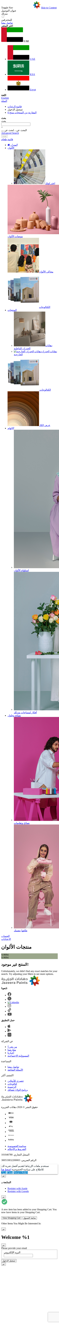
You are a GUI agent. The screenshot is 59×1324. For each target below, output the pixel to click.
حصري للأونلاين (16, 1081)
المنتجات (12, 310)
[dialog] (29, 1183)
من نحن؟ (12, 1046)
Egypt (32, 89)
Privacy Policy (20, 1172)
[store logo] (27, 7)
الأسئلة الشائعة (15, 1069)
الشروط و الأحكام (17, 1149)
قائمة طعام (7, 139)
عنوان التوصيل (8, 10)
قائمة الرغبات (15, 106)
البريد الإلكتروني (12, 1252)
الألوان (11, 148)
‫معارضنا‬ (12, 1049)
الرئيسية (12, 1087)
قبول (3, 1172)
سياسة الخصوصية (17, 1146)
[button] (29, 35)
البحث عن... (20, 130)
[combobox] (15, 124)
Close (10, 1172)
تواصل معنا (7, 22)
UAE (32, 59)
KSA (32, 74)
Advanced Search (10, 133)
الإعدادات (6, 939)
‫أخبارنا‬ (11, 1052)
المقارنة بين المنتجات (22, 112)
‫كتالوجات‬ (12, 1084)
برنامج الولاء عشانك (18, 1090)
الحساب (5, 936)
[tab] (29, 139)
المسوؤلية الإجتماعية (18, 1055)
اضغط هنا (6, 1169)
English (5, 98)
